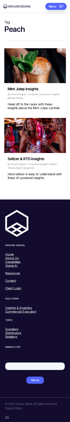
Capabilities (13, 262)
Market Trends (15, 98)
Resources (12, 273)
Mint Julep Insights (23, 89)
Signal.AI (11, 266)
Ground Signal (18, 94)
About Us (12, 258)
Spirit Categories (25, 168)
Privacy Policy (13, 408)
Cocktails (33, 94)
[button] (56, 6)
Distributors (13, 333)
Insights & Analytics (18, 308)
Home (9, 254)
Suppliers (11, 329)
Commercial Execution (20, 311)
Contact (10, 281)
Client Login (13, 288)
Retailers (11, 337)
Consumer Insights (49, 94)
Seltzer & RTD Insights (26, 159)
